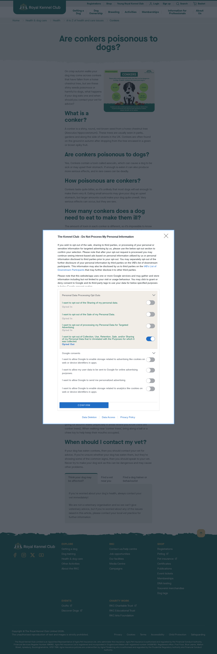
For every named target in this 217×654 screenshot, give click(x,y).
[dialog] (108, 327)
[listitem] (108, 295)
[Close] (167, 237)
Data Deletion (89, 417)
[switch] (150, 302)
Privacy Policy (127, 417)
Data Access (108, 417)
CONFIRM (84, 405)
